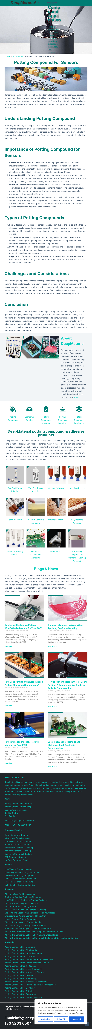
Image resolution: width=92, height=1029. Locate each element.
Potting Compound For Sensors (19, 975)
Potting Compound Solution (46, 420)
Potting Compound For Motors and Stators (24, 972)
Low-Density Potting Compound (19, 875)
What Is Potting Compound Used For (21, 903)
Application (17, 56)
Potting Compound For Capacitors (20, 994)
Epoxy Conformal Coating (16, 835)
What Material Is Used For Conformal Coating (25, 909)
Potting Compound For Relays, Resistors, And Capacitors (30, 985)
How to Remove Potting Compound (21, 919)
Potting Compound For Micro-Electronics (23, 969)
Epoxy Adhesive (15, 519)
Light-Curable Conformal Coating (20, 885)
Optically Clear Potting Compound (20, 878)
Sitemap (14, 1009)
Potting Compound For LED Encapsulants (23, 997)
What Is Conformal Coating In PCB (20, 906)
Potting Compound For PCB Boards (21, 950)
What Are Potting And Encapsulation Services (25, 925)
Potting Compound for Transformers (21, 956)
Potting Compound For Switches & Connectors (26, 981)
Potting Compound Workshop (18, 806)
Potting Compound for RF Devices (20, 966)
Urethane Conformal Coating (18, 841)
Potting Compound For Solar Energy (21, 978)
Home (7, 56)
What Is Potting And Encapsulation (20, 894)
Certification (10, 816)
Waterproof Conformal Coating (19, 847)
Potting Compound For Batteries (19, 991)
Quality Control (11, 813)
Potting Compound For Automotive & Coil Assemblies (29, 959)
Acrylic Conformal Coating (17, 844)
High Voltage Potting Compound (19, 869)
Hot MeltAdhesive (56, 519)
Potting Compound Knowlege (63, 420)
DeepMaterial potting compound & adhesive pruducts (46, 433)
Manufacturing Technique (16, 810)
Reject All (61, 1019)
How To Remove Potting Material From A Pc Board (28, 928)
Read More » (9, 646)
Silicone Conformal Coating (17, 838)
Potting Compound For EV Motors (20, 988)
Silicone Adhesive (56, 488)
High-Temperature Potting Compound (22, 872)
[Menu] (86, 3)
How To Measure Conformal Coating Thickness (26, 900)
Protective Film (56, 551)
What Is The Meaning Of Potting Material (23, 922)
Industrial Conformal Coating (18, 851)
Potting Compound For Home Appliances (23, 953)
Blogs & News (46, 569)
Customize (45, 1019)
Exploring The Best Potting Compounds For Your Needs (30, 913)
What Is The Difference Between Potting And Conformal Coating (34, 931)
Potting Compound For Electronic (20, 947)
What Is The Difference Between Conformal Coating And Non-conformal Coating (41, 938)
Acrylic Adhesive (77, 488)
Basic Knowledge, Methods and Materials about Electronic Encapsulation (64, 745)
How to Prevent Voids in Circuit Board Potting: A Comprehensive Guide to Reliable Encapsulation (67, 685)
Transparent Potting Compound (19, 882)
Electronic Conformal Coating (18, 854)
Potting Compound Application (79, 420)
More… (77, 397)
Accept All (76, 1019)
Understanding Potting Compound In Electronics (27, 916)
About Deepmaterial (14, 777)
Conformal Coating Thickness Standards (23, 897)
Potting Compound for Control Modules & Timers (27, 962)
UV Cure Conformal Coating (17, 860)
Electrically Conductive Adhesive (35, 554)
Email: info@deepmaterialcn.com (19, 820)
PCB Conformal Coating (15, 857)
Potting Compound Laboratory (18, 803)
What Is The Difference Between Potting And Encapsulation (31, 935)
